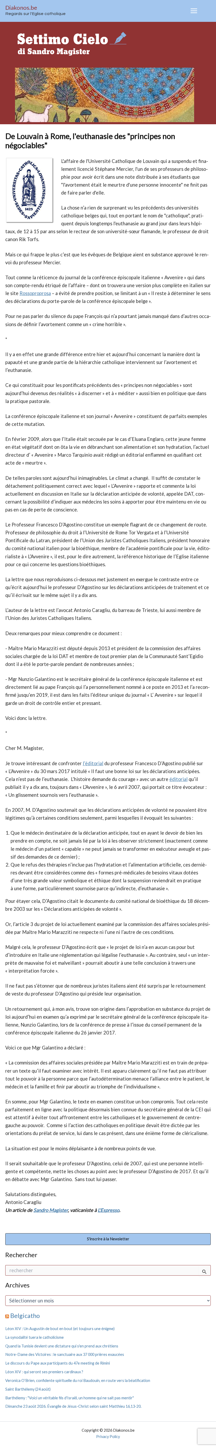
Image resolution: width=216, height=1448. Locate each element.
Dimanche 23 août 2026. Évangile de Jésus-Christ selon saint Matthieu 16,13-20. (73, 1406)
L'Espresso (108, 1210)
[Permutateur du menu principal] (194, 10)
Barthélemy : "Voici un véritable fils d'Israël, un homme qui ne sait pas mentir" (69, 1398)
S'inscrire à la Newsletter (108, 1239)
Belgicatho (25, 1315)
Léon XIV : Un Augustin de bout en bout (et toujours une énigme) (60, 1328)
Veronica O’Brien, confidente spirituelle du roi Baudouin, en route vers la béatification (77, 1380)
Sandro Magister (50, 1210)
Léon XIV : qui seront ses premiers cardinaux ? (44, 1372)
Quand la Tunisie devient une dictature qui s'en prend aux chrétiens (61, 1346)
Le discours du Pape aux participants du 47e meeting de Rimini (57, 1363)
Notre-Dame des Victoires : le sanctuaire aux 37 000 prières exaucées (64, 1354)
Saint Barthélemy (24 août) (28, 1389)
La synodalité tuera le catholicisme (34, 1337)
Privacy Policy (108, 1436)
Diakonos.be (21, 7)
